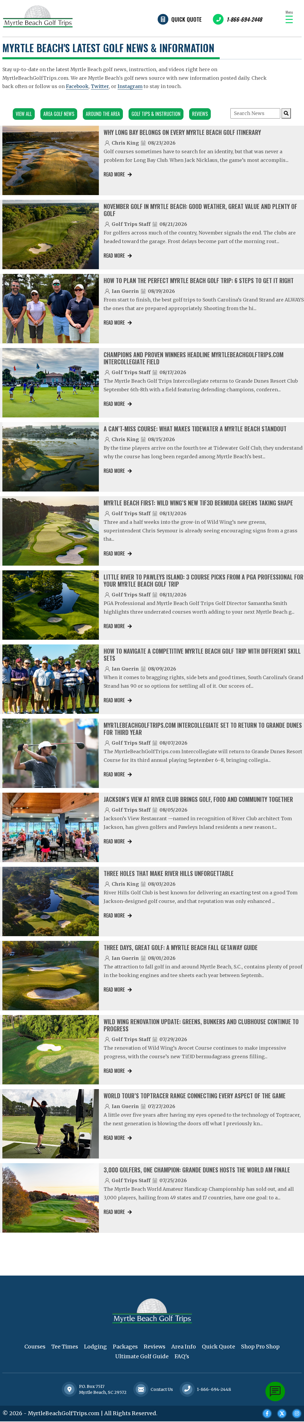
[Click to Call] (187, 1389)
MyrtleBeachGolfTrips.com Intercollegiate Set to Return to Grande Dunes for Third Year (203, 729)
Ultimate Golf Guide (142, 1356)
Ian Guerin (125, 291)
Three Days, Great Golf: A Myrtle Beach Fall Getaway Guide (181, 947)
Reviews (200, 113)
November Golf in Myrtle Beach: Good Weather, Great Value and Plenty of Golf (200, 210)
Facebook (77, 86)
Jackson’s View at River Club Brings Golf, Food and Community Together (198, 799)
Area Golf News (58, 113)
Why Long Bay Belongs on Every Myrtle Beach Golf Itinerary (182, 132)
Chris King (125, 143)
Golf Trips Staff (131, 224)
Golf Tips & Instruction (156, 113)
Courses (34, 1346)
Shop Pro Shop (260, 1346)
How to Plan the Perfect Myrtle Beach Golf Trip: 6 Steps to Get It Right (199, 280)
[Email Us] (141, 1389)
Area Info (183, 1346)
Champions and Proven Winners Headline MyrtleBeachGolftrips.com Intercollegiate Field (194, 358)
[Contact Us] (69, 1389)
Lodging (95, 1346)
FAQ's (182, 1356)
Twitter (100, 86)
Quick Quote (186, 19)
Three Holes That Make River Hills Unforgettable (169, 873)
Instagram (130, 86)
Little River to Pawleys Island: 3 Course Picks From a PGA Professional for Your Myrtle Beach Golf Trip (203, 580)
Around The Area (103, 113)
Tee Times (64, 1346)
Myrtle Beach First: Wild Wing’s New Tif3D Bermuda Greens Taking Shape (198, 502)
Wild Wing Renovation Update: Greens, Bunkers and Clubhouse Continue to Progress (201, 1025)
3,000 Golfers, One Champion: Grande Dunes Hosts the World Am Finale (197, 1169)
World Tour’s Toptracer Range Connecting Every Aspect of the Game (195, 1095)
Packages (125, 1346)
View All (24, 113)
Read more (114, 174)
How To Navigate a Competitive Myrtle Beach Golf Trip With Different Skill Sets (202, 654)
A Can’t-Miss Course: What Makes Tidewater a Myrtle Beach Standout (195, 428)
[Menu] (289, 19)
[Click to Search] (286, 113)
